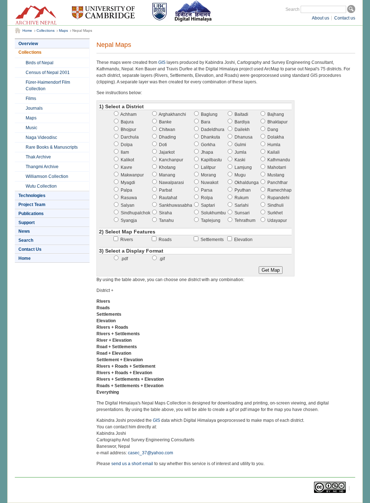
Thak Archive (38, 156)
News (24, 231)
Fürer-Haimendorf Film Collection (48, 85)
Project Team (32, 204)
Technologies (32, 195)
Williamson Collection (47, 176)
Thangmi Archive (42, 166)
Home (27, 30)
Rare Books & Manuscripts (52, 147)
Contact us (344, 18)
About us (320, 18)
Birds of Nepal (39, 62)
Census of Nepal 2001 (48, 72)
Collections (45, 30)
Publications (31, 213)
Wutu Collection (41, 186)
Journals (34, 108)
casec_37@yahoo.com (150, 452)
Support (26, 222)
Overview (28, 43)
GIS (161, 62)
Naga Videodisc (41, 137)
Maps (63, 30)
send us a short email (132, 463)
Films (31, 98)
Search (292, 9)
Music (31, 127)
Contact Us (30, 249)
